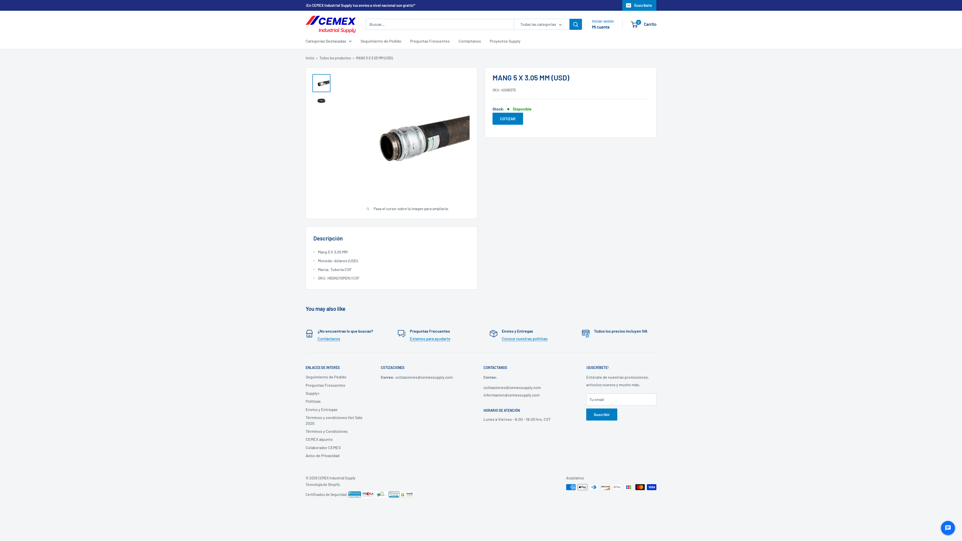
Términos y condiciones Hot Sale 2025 (334, 420)
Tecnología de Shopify (323, 484)
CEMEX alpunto (319, 439)
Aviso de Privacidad (322, 455)
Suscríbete (643, 5)
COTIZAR (508, 118)
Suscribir (602, 414)
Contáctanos (469, 41)
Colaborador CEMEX (323, 447)
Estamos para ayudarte (430, 338)
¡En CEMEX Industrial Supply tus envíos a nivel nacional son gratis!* (360, 5)
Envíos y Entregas (321, 409)
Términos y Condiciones (327, 431)
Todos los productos (335, 58)
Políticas (313, 401)
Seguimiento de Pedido (380, 41)
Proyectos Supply (505, 41)
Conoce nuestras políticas (525, 338)
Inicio (310, 58)
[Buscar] (575, 24)
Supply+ (313, 393)
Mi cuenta (601, 26)
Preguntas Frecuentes (430, 41)
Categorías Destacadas (326, 41)
